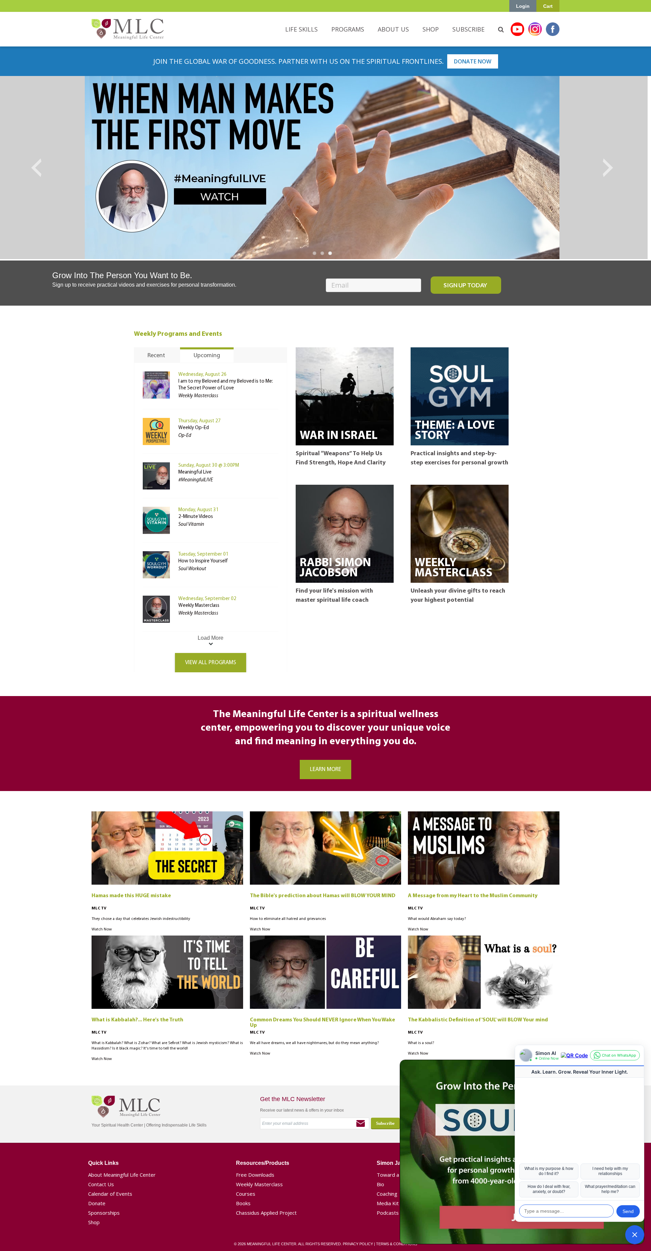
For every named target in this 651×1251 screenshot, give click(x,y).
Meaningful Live (195, 472)
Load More (210, 638)
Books (243, 1203)
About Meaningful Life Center (122, 1174)
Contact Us (101, 1184)
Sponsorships (104, 1212)
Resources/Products (262, 1163)
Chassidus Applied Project (266, 1212)
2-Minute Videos (195, 516)
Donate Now (472, 61)
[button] (634, 1234)
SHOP (430, 29)
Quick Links (103, 1163)
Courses (245, 1193)
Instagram (535, 29)
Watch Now (102, 929)
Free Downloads (255, 1174)
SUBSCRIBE (468, 29)
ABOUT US (393, 29)
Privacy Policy (358, 1244)
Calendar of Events (110, 1193)
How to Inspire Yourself (203, 561)
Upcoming (207, 356)
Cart (548, 6)
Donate (96, 1203)
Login (523, 6)
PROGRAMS (347, 29)
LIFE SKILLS (301, 29)
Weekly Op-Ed (193, 427)
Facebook (552, 29)
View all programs (210, 663)
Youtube (517, 29)
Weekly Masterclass (198, 605)
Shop (94, 1222)
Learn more (325, 769)
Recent (156, 356)
